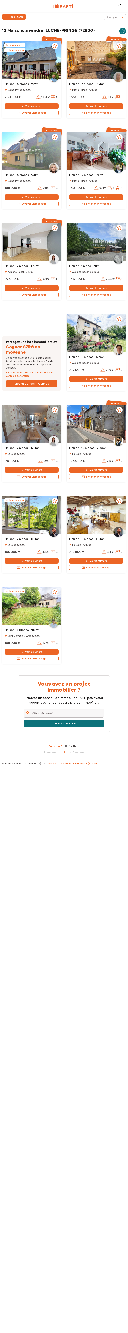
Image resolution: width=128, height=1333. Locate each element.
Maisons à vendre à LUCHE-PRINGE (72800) (72, 763)
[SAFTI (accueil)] (63, 6)
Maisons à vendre (12, 763)
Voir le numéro (33, 106)
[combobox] (115, 17)
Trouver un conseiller (64, 723)
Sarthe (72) (35, 763)
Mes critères (16, 17)
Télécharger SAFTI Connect (31, 384)
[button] (31, 60)
